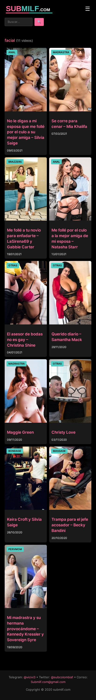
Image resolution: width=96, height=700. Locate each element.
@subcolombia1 (62, 677)
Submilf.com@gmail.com (48, 682)
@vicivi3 (29, 677)
